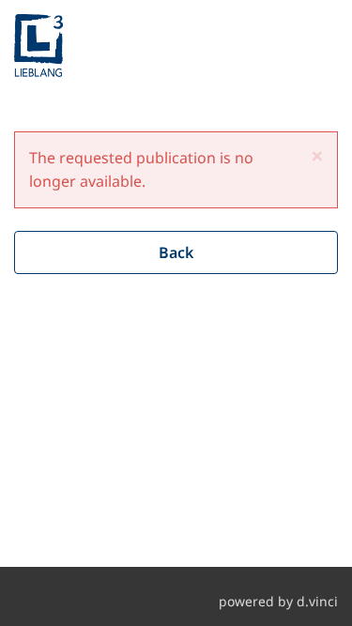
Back (176, 252)
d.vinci (317, 601)
